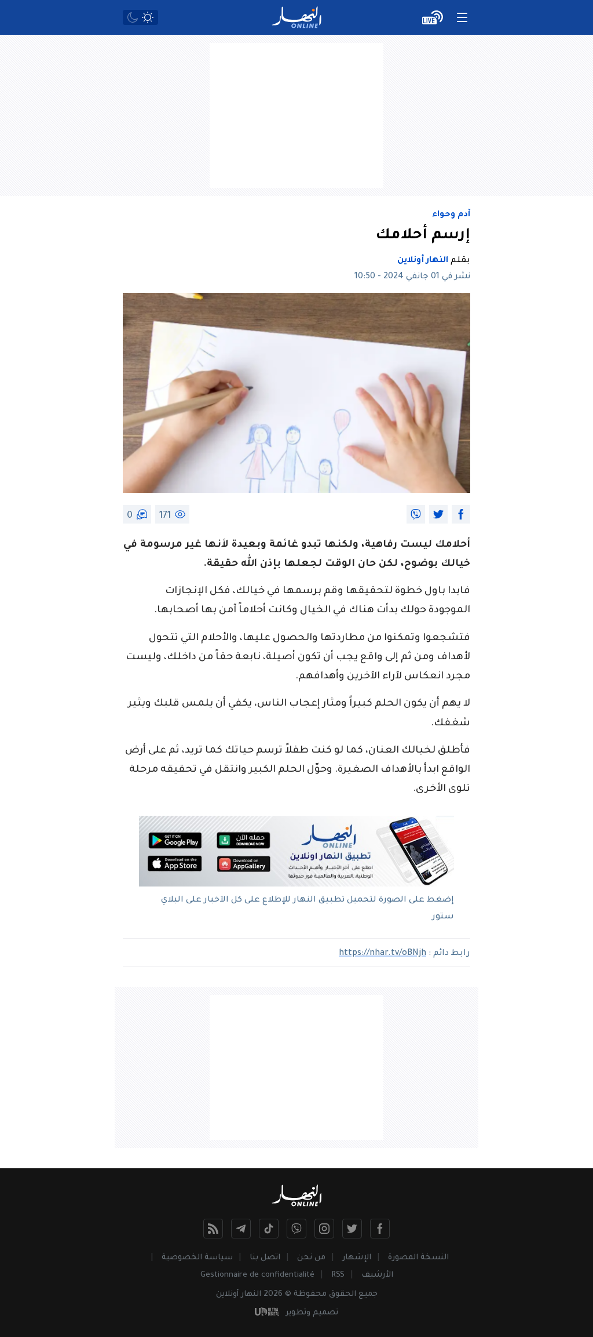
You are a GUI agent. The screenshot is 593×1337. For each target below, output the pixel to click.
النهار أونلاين (422, 261)
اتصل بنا (265, 1258)
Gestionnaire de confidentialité (257, 1275)
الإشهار (356, 1258)
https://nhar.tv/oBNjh (382, 953)
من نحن (311, 1258)
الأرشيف (377, 1275)
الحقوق (342, 1294)
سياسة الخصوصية (197, 1258)
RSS (338, 1275)
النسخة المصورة (418, 1258)
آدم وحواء (451, 215)
